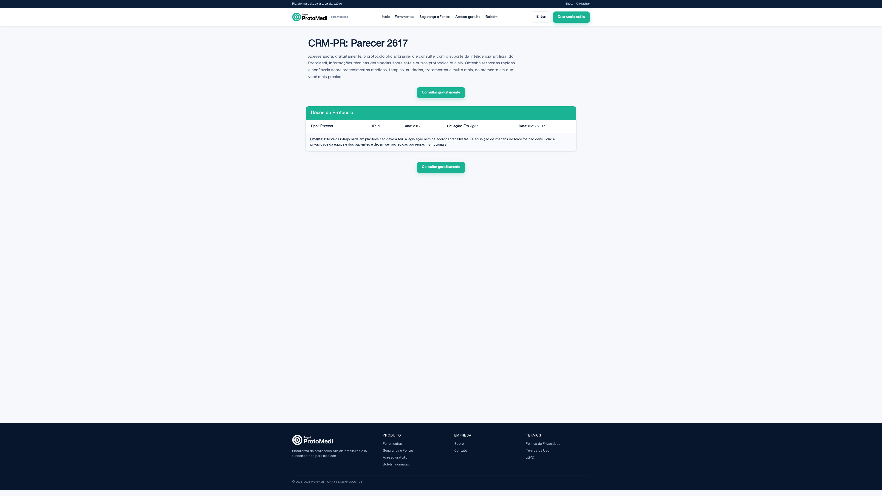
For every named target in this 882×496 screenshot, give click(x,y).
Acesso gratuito (468, 17)
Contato (460, 451)
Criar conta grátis (571, 17)
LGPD (530, 457)
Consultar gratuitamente (441, 92)
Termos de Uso (537, 451)
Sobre (459, 444)
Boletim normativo (396, 464)
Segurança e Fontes (434, 17)
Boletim (492, 17)
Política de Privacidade (543, 444)
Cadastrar (583, 4)
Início (386, 17)
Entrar (569, 4)
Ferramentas (404, 17)
